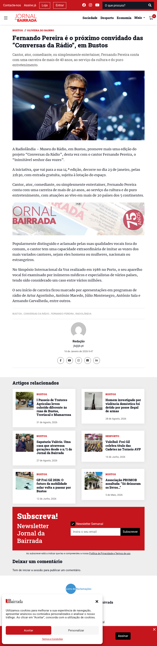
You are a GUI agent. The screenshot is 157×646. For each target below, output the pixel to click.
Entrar (60, 5)
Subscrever (130, 532)
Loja (45, 5)
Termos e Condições (52, 639)
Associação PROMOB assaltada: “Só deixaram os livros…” (123, 483)
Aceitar (28, 630)
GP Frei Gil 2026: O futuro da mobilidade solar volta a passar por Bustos (54, 485)
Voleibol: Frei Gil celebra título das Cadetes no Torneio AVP (123, 445)
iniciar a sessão (33, 570)
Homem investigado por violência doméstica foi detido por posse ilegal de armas (123, 405)
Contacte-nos (12, 5)
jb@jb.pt (78, 346)
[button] (97, 601)
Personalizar (76, 630)
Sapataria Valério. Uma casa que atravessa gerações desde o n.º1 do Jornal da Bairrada (54, 447)
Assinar (123, 636)
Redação (79, 341)
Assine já (30, 5)
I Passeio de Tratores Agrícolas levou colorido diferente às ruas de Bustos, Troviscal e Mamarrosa (54, 407)
